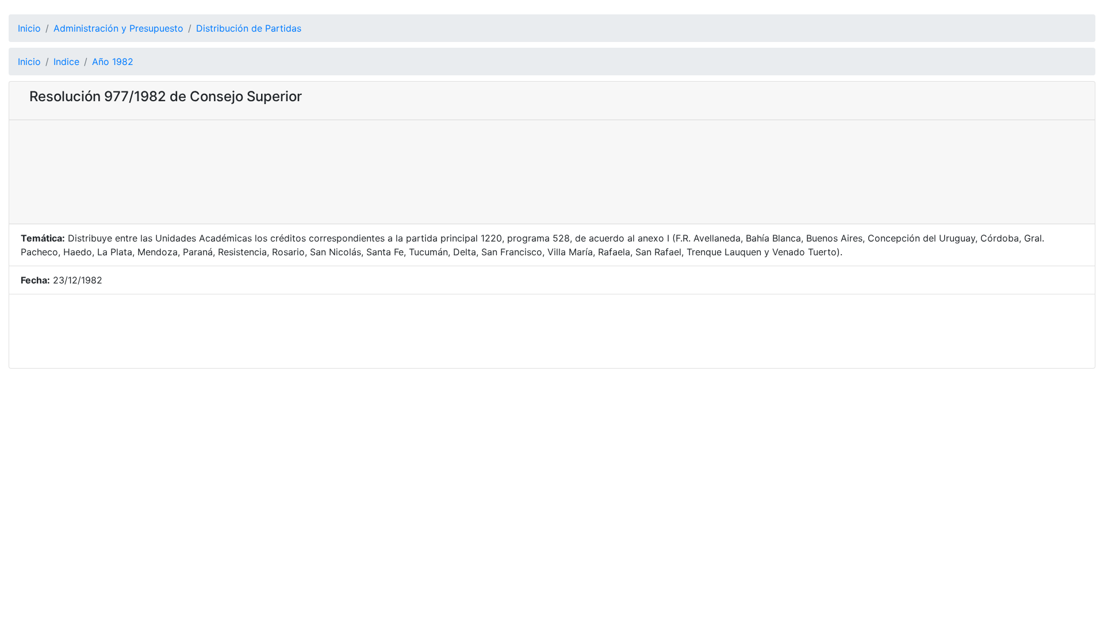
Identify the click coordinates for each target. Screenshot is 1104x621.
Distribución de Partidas (248, 28)
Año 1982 (112, 61)
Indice (66, 61)
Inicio (29, 28)
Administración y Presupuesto (118, 28)
